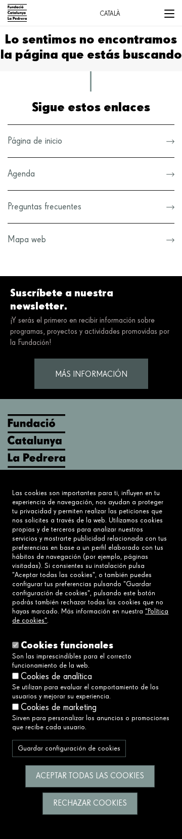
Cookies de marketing (59, 707)
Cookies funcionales (67, 645)
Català (110, 14)
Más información (91, 375)
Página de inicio (35, 141)
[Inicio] (17, 13)
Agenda (21, 174)
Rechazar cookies (90, 804)
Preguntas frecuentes (44, 206)
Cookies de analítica (56, 676)
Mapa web (27, 239)
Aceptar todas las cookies (90, 776)
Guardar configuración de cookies (69, 748)
